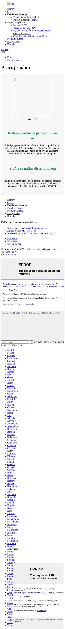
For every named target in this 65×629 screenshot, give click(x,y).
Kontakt (11, 44)
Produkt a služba (15, 39)
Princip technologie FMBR (26, 17)
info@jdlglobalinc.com (27, 228)
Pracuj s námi (13, 41)
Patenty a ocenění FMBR (25, 19)
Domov (11, 9)
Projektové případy (16, 208)
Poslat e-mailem (8, 254)
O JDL (10, 11)
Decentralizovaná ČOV (24, 28)
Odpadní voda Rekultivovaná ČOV (30, 36)
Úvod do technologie (17, 205)
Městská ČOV (20, 25)
